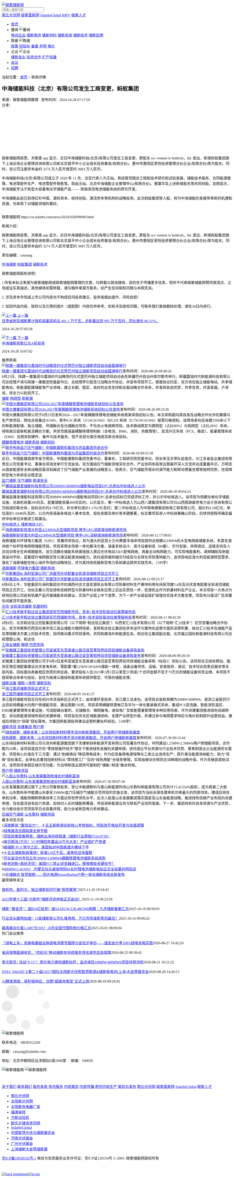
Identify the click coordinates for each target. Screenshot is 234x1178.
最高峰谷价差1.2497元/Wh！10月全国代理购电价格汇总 (46, 928)
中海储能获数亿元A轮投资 (23, 343)
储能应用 (96, 35)
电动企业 (18, 35)
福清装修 (18, 1112)
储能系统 (65, 35)
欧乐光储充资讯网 (25, 1123)
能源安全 (40, 481)
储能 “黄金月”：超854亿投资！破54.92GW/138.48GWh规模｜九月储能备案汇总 (65, 909)
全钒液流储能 (21, 606)
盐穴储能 (9, 481)
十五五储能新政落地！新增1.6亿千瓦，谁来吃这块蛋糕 (48, 853)
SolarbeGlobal (50, 15)
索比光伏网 (11, 15)
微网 (24, 645)
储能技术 (80, 35)
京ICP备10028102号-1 (19, 1158)
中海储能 (9, 264)
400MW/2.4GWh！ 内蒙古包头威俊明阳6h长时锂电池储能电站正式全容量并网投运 (70, 869)
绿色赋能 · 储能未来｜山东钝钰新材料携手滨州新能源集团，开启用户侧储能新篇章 (69, 738)
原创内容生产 (106, 1087)
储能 (5, 398)
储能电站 (28, 524)
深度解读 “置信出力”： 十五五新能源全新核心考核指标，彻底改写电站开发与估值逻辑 (74, 825)
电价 (51, 46)
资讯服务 (55, 1087)
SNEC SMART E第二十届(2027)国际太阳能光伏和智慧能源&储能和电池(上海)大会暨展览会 (75, 972)
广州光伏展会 (22, 1144)
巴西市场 (36, 645)
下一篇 (22, 338)
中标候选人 (11, 524)
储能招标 (47, 442)
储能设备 (9, 683)
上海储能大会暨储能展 (29, 1149)
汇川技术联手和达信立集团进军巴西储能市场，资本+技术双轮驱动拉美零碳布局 (67, 617)
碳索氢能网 (30, 15)
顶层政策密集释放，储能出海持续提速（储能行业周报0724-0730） (57, 836)
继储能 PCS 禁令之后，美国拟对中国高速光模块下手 (46, 847)
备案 (34, 46)
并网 (43, 46)
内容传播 (87, 1087)
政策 (14, 46)
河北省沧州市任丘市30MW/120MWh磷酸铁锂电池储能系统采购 (55, 858)
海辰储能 (9, 568)
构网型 (15, 398)
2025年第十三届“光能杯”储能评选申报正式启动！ (42, 899)
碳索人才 (78, 15)
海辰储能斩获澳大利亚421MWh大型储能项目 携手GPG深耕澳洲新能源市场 (62, 535)
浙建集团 (24, 727)
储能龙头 (18, 57)
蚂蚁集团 (24, 264)
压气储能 (24, 481)
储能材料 (49, 35)
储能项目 (9, 727)
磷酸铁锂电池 (13, 442)
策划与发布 (127, 1087)
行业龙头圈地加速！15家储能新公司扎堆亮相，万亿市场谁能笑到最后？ (60, 918)
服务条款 (40, 1087)
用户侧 (38, 727)
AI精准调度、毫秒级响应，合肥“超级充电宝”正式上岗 (45, 981)
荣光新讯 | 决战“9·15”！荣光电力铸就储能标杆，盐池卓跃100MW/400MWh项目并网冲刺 (73, 962)
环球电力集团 (28, 568)
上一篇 (22, 315)
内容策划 (71, 1087)
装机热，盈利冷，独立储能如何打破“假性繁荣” (40, 890)
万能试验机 (20, 1118)
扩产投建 (49, 57)
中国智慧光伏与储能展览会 (33, 1133)
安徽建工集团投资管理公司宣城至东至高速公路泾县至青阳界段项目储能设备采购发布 (71, 656)
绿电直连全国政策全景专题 (26, 831)
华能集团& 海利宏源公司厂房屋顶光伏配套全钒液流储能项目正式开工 (58, 579)
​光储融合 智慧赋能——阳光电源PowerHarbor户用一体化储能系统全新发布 (65, 875)
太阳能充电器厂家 (25, 1107)
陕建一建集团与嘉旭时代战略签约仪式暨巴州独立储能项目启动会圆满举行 (62, 371)
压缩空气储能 (13, 814)
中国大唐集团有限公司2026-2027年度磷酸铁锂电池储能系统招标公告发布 (61, 409)
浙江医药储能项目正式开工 (24, 694)
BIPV (66, 15)
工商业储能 (11, 645)
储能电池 (34, 35)
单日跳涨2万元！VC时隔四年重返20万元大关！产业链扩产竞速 (55, 842)
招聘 (14, 68)
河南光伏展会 (22, 1138)
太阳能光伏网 (22, 1101)
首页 (14, 24)
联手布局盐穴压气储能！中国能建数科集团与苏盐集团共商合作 (53, 453)
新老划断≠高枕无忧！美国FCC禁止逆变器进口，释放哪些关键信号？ (59, 864)
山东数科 (32, 814)
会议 (14, 63)
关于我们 (9, 1087)
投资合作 (34, 57)
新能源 (27, 398)
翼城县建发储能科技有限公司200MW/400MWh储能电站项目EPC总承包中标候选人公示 (72, 491)
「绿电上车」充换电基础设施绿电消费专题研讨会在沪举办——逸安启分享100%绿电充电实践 (77, 943)
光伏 (5, 606)
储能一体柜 (26, 683)
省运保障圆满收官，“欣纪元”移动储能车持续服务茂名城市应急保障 (56, 953)
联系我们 (24, 1087)
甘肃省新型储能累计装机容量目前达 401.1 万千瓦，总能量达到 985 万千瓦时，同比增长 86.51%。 (80, 321)
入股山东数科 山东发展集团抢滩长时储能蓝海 (39, 782)
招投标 (24, 46)
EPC (40, 524)
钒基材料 (40, 606)
